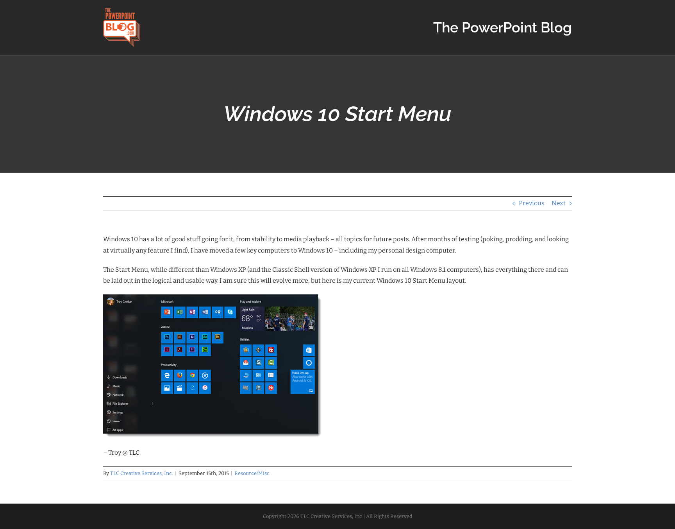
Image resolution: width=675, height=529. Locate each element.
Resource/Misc (252, 473)
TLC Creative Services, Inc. (141, 473)
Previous (532, 203)
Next (559, 203)
